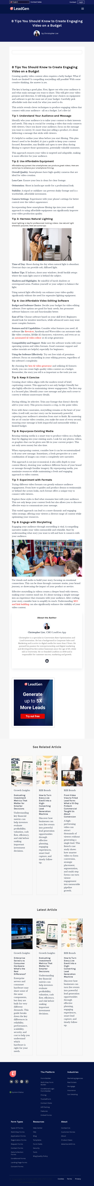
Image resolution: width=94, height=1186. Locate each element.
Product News (66, 1140)
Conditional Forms (18, 1158)
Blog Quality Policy (40, 1156)
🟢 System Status (16, 1092)
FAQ (34, 1132)
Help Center (37, 1128)
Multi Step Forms (18, 1132)
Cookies (61, 1179)
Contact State (46, 1103)
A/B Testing (45, 1107)
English (15, 2)
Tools (35, 1152)
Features (44, 1111)
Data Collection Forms (17, 1153)
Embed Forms (46, 1115)
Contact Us (65, 1128)
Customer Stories (68, 1132)
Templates (37, 1140)
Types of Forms (17, 1128)
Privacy (78, 1179)
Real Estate (71, 1082)
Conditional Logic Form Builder (47, 1090)
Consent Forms (17, 1167)
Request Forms (17, 1144)
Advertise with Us (68, 1144)
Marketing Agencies (75, 1078)
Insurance (71, 1090)
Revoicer (29, 331)
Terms (69, 1179)
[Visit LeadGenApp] (19, 9)
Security (36, 1148)
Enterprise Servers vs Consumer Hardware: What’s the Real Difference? (20, 966)
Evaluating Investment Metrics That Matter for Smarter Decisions (20, 802)
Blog (35, 1136)
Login (81, 2)
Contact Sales (36, 2)
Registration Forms (18, 1140)
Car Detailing (72, 1094)
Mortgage (71, 1086)
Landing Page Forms (19, 1162)
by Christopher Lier (49, 33)
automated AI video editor (28, 338)
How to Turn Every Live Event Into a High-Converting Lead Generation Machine (45, 804)
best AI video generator (40, 366)
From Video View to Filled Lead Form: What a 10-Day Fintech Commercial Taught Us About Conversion (71, 806)
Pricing (43, 1095)
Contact (73, 2)
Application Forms (18, 1136)
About (63, 1136)
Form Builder (46, 1078)
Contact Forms (17, 1148)
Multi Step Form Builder (47, 1083)
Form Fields (37, 1144)
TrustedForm (46, 1099)
